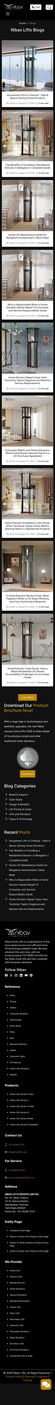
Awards (13, 1074)
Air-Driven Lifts (17, 1343)
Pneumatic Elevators (19, 1331)
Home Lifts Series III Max (21, 1118)
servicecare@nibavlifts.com (21, 1177)
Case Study (15, 799)
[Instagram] (16, 975)
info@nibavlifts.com (17, 1152)
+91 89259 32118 (16, 1170)
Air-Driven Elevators (19, 1349)
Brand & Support (18, 794)
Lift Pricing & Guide (20, 809)
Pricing (13, 1001)
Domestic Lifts (16, 1325)
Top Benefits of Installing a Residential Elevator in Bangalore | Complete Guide (29, 855)
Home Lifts (15, 1270)
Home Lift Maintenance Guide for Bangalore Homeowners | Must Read (28, 870)
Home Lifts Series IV (19, 1112)
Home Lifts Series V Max (21, 1094)
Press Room (15, 1026)
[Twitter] (11, 975)
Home (22, 23)
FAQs (12, 1032)
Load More (27, 697)
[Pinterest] (31, 975)
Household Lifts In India (21, 1356)
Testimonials (16, 1020)
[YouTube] (26, 975)
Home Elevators (17, 1289)
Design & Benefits (19, 804)
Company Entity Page (20, 1230)
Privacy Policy (14, 1376)
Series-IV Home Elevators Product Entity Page (29, 1244)
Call (37, 7)
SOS (12, 1038)
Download (27, 773)
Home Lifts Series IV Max (22, 1106)
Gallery (13, 1007)
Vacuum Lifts (16, 1276)
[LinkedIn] (21, 975)
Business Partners (18, 1044)
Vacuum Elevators (18, 1295)
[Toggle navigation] (8, 14)
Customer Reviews (19, 1013)
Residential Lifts (17, 1282)
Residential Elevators (20, 1301)
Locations (42, 1376)
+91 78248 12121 (16, 1144)
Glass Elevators (17, 1337)
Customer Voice (17, 1056)
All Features (15, 1062)
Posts (12, 995)
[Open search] (49, 7)
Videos (13, 1050)
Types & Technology (20, 818)
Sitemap (29, 1376)
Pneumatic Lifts (17, 1319)
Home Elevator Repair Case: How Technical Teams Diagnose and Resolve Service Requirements (28, 904)
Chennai (27, 1380)
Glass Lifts (15, 1313)
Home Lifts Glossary (19, 1068)
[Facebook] (6, 975)
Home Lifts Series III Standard (24, 1124)
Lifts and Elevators (20, 814)
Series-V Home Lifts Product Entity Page (29, 1236)
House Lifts (15, 1307)
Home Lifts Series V (19, 1100)
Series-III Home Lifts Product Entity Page (29, 1251)
